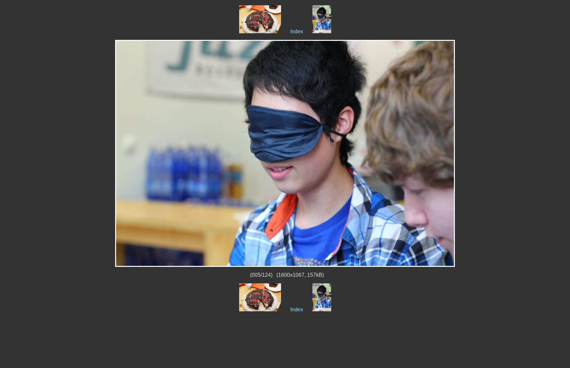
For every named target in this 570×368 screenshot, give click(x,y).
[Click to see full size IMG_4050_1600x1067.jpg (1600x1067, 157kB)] (285, 153)
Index (296, 31)
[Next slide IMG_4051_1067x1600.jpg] (321, 31)
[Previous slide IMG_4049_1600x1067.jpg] (260, 31)
